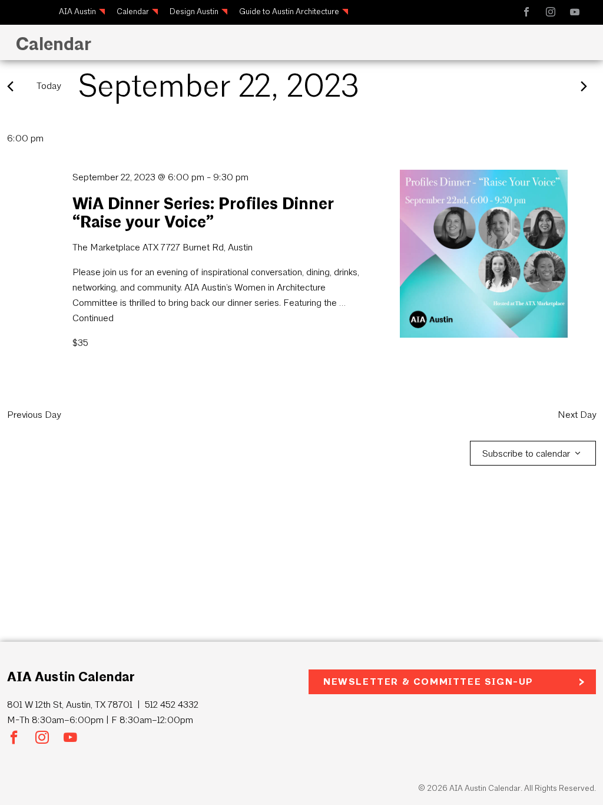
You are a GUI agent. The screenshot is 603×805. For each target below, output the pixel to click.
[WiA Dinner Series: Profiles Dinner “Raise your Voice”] (484, 254)
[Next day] (584, 86)
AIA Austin (77, 11)
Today (49, 85)
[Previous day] (10, 86)
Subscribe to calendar (526, 453)
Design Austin (194, 11)
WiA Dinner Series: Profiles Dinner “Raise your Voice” (203, 212)
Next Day (577, 414)
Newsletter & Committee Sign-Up (428, 681)
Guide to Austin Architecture (289, 11)
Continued (93, 318)
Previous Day (34, 414)
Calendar (133, 11)
